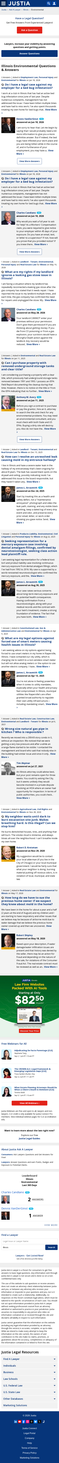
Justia (3, 10)
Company (29, 1438)
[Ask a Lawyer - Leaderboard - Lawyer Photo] (5, 1199)
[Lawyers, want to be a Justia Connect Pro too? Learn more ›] (41, 119)
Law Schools (10, 1378)
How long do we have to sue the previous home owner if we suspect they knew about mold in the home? (27, 901)
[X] (39, 1421)
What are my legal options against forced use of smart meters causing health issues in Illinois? (27, 641)
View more (51, 1225)
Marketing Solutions (15, 1405)
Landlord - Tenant (29, 261)
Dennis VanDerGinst (14, 1208)
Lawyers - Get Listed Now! (29, 1255)
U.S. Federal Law (12, 1385)
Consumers (6, 1154)
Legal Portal (29, 1433)
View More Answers (29, 161)
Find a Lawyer (9, 1235)
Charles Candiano (12, 1192)
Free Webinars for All (14, 1043)
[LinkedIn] (15, 1421)
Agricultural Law (28, 809)
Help (29, 1443)
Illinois (26, 10)
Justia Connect (29, 1428)
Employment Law (29, 77)
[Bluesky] (35, 1421)
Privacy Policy (29, 1453)
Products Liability (28, 534)
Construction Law (45, 718)
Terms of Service (29, 1448)
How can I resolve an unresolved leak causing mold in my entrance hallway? (29, 458)
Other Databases (13, 1398)
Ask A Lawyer (15, 10)
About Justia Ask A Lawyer (17, 1149)
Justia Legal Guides (29, 1138)
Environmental (8, 80)
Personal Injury (46, 77)
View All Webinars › (29, 1103)
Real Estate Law (28, 264)
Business (8, 1372)
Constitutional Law (29, 628)
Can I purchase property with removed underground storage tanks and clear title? (27, 366)
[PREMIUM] (8, 124)
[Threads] (31, 1421)
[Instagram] (27, 1421)
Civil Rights (42, 809)
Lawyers (5, 1162)
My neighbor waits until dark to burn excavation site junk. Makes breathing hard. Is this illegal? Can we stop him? (28, 821)
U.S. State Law (11, 1392)
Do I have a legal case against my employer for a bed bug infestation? (27, 86)
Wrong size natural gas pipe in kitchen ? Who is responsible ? (24, 730)
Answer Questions (29, 53)
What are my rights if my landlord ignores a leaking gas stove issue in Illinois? (27, 275)
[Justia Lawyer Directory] (43, 1421)
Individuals (9, 1365)
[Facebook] (23, 1421)
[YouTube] (19, 1421)
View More (40, 244)
